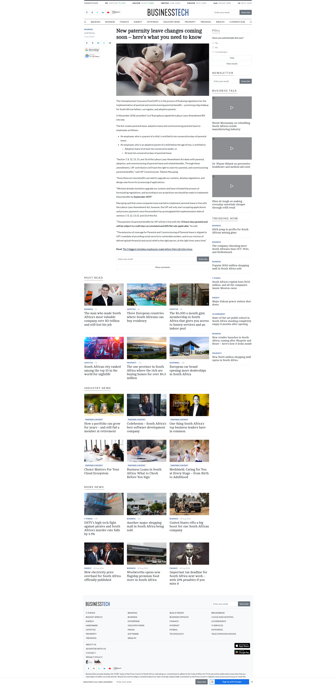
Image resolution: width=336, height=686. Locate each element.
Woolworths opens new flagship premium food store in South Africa (143, 576)
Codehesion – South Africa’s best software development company (146, 427)
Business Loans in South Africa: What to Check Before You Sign (144, 473)
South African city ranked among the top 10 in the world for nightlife (102, 370)
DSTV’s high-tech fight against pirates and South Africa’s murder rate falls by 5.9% (102, 528)
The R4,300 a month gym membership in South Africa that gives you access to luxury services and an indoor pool (189, 320)
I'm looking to (221, 52)
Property (190, 22)
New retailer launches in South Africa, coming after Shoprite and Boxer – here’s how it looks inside (232, 340)
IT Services (217, 625)
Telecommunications (223, 634)
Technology (177, 634)
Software (133, 634)
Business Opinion (179, 617)
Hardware (92, 625)
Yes (216, 43)
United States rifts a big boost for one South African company (189, 526)
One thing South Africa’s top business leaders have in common (188, 427)
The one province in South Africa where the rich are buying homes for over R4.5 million (146, 372)
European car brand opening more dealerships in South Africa (188, 370)
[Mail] (109, 42)
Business (110, 22)
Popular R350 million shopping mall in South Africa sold (230, 267)
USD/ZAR (136, 3)
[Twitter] (92, 12)
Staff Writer (89, 33)
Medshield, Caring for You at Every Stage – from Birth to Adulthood (189, 473)
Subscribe (245, 12)
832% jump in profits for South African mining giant (230, 231)
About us (91, 644)
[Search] (251, 21)
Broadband (218, 612)
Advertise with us (96, 648)
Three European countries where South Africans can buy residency (145, 317)
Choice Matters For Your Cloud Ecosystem (101, 471)
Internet (174, 625)
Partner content (94, 419)
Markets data (91, 3)
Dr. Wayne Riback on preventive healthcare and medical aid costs (231, 165)
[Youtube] (108, 12)
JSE (106, 3)
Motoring (152, 22)
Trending (205, 22)
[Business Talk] (116, 12)
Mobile (173, 629)
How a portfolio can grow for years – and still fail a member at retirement (102, 427)
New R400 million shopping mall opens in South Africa (231, 358)
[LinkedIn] (102, 12)
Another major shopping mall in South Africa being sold (145, 526)
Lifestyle (131, 309)
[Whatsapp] (97, 12)
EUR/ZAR (191, 3)
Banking (95, 22)
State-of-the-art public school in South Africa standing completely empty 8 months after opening (231, 321)
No (216, 47)
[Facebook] (86, 12)
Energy (138, 22)
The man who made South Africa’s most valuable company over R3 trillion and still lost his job (102, 318)
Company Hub (237, 22)
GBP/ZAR (165, 3)
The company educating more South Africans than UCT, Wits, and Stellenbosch (230, 249)
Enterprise (134, 621)
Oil (239, 3)
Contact (91, 653)
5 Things (88, 519)
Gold (215, 3)
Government (218, 314)
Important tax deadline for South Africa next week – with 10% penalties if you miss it (188, 577)
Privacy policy (94, 657)
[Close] (252, 681)
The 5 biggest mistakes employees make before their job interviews (157, 249)
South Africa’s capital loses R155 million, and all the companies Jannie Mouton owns (231, 285)
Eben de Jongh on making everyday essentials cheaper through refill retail (228, 204)
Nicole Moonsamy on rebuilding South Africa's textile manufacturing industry (231, 126)
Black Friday (177, 612)
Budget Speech (94, 617)
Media (131, 629)
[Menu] (85, 21)
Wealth (220, 22)
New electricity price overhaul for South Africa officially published (102, 576)
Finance (124, 22)
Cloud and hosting (222, 617)
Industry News (171, 22)
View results (232, 63)
